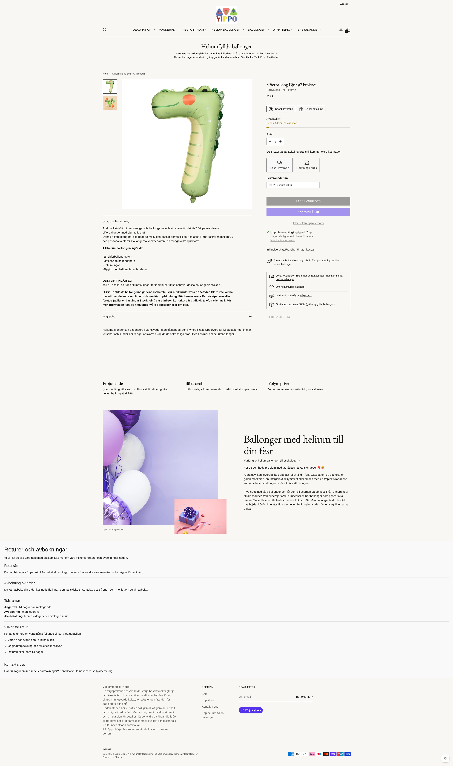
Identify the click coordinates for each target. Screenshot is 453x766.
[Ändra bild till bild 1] (110, 86)
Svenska (344, 4)
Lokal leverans (297, 151)
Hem (105, 73)
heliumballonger (224, 333)
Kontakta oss (210, 706)
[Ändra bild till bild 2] (110, 103)
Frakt (288, 249)
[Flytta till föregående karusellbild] (339, 362)
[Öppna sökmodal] (104, 29)
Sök (204, 693)
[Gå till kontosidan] (341, 29)
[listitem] (279, 165)
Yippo (124, 754)
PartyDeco (273, 89)
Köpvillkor (208, 700)
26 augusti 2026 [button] (282, 185)
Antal (269, 134)
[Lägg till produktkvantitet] (280, 141)
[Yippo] (226, 15)
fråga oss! (306, 295)
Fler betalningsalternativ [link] (308, 223)
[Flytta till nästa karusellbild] (347, 361)
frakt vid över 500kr (294, 304)
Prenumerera (304, 697)
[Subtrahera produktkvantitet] (270, 141)
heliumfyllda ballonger (293, 286)
